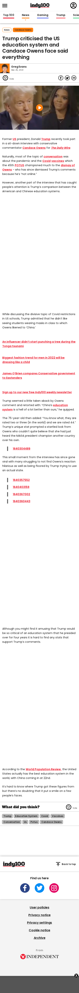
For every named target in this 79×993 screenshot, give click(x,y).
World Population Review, (44, 769)
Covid (46, 161)
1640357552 (21, 480)
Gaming (43, 15)
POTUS (19, 165)
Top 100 (8, 15)
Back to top (69, 864)
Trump (60, 15)
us (25, 822)
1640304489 (21, 449)
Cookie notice (39, 930)
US (14, 139)
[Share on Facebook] (60, 77)
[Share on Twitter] (67, 77)
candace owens (23, 29)
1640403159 (21, 487)
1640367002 (21, 494)
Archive (39, 938)
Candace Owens (34, 148)
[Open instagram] (54, 888)
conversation (53, 156)
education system (26, 816)
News (25, 15)
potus (33, 822)
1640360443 (21, 501)
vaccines (57, 161)
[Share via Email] (73, 77)
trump (7, 816)
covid (44, 816)
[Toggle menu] (6, 5)
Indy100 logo (40, 5)
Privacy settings (39, 922)
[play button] (39, 108)
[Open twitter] (39, 888)
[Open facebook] (25, 888)
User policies (39, 907)
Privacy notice (39, 915)
